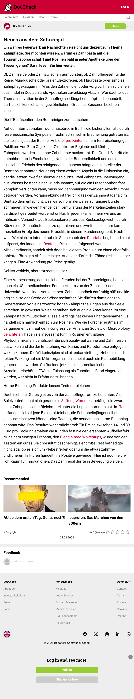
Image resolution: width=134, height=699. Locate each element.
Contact (121, 588)
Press (6, 602)
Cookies (122, 609)
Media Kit (61, 588)
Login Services (65, 595)
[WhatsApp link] (129, 634)
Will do (67, 670)
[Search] (128, 17)
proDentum (75, 140)
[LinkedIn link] (118, 634)
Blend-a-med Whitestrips (80, 437)
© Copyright (10, 532)
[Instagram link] (107, 634)
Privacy (121, 602)
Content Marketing (67, 602)
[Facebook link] (85, 634)
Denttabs (94, 238)
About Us (9, 588)
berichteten (13, 334)
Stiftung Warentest (77, 401)
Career (7, 609)
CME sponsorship (66, 616)
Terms (121, 595)
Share (115, 26)
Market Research (66, 609)
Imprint (121, 616)
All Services (63, 622)
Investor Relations (14, 595)
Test (122, 407)
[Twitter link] (96, 634)
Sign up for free (67, 679)
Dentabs (50, 244)
